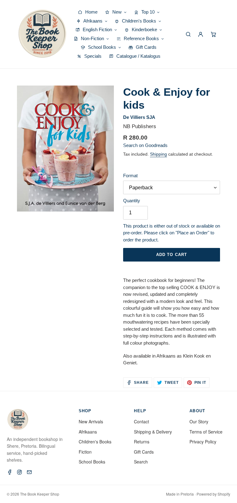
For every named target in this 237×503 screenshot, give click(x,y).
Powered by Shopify (213, 494)
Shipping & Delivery (153, 432)
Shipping (158, 154)
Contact (141, 421)
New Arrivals (91, 421)
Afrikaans (88, 432)
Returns (141, 441)
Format (130, 175)
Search (141, 462)
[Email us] (29, 472)
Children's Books (95, 441)
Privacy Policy (202, 441)
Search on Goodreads (145, 145)
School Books (92, 462)
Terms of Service (205, 432)
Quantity (131, 200)
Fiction (85, 452)
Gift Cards (144, 452)
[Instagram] (19, 472)
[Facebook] (9, 472)
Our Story (198, 421)
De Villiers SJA (139, 117)
